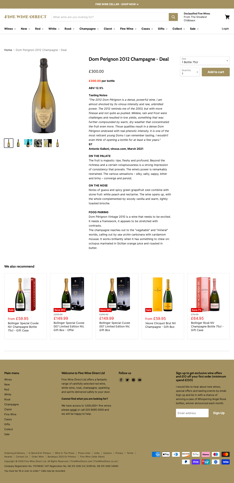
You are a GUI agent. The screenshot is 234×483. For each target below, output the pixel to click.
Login (225, 28)
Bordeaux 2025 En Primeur (62, 456)
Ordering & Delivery (14, 453)
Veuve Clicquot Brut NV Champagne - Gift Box (160, 324)
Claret (108, 28)
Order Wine (38, 456)
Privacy (119, 453)
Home (8, 49)
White (52, 28)
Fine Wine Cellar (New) (92, 456)
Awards (8, 456)
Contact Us (22, 456)
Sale (193, 28)
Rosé (68, 28)
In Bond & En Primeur (40, 453)
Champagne (87, 28)
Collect (178, 28)
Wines (9, 28)
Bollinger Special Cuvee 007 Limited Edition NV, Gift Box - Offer (69, 326)
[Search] (173, 17)
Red (38, 28)
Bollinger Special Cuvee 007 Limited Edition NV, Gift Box (114, 326)
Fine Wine (127, 28)
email (73, 409)
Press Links (84, 453)
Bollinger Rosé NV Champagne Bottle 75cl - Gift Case (207, 326)
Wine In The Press (64, 453)
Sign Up (219, 413)
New (24, 28)
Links (97, 453)
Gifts (161, 28)
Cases (146, 28)
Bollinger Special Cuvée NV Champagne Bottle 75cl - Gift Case (23, 326)
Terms (130, 453)
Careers (107, 453)
